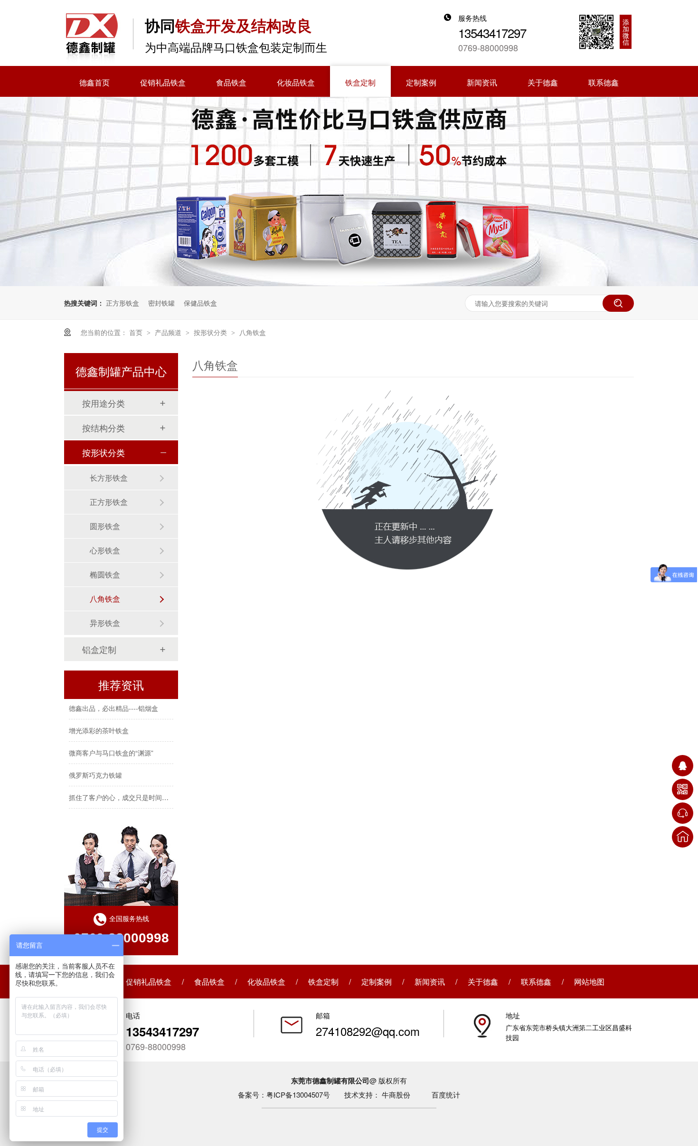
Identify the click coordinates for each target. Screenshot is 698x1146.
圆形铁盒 (105, 526)
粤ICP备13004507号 (298, 1094)
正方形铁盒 (122, 302)
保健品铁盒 (200, 302)
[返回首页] (682, 837)
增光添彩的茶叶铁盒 (99, 725)
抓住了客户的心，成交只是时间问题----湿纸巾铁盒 (143, 792)
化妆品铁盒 (266, 981)
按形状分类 (211, 332)
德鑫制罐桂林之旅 (95, 814)
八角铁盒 (252, 332)
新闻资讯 (430, 981)
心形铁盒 (105, 550)
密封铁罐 (161, 302)
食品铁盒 (209, 981)
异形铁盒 (105, 622)
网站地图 (589, 981)
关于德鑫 (483, 981)
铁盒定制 (323, 981)
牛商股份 (396, 1094)
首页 (136, 332)
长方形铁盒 (109, 477)
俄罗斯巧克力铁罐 (95, 769)
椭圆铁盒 (105, 574)
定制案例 (376, 981)
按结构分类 (103, 427)
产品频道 (169, 332)
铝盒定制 (99, 649)
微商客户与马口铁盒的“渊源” (111, 747)
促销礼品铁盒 (148, 981)
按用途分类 (103, 403)
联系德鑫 (536, 981)
